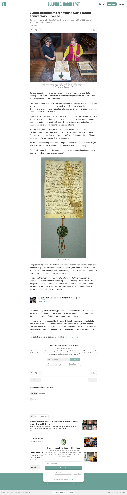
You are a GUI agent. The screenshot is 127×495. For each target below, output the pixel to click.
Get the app (71, 492)
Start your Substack (59, 492)
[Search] (100, 4)
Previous (37, 380)
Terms (19, 492)
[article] (63, 427)
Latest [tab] (37, 416)
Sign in (121, 4)
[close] (81, 439)
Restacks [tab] (42, 393)
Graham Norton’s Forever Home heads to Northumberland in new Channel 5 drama (54, 423)
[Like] (31, 30)
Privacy (15, 492)
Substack (108, 492)
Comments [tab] (34, 393)
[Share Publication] (104, 4)
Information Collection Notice (63, 474)
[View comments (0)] (36, 30)
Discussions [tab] (43, 416)
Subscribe (111, 4)
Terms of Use (72, 472)
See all (33, 467)
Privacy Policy (77, 474)
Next (91, 380)
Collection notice (25, 492)
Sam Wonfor (38, 445)
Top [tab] (32, 416)
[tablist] (38, 393)
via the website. (72, 337)
